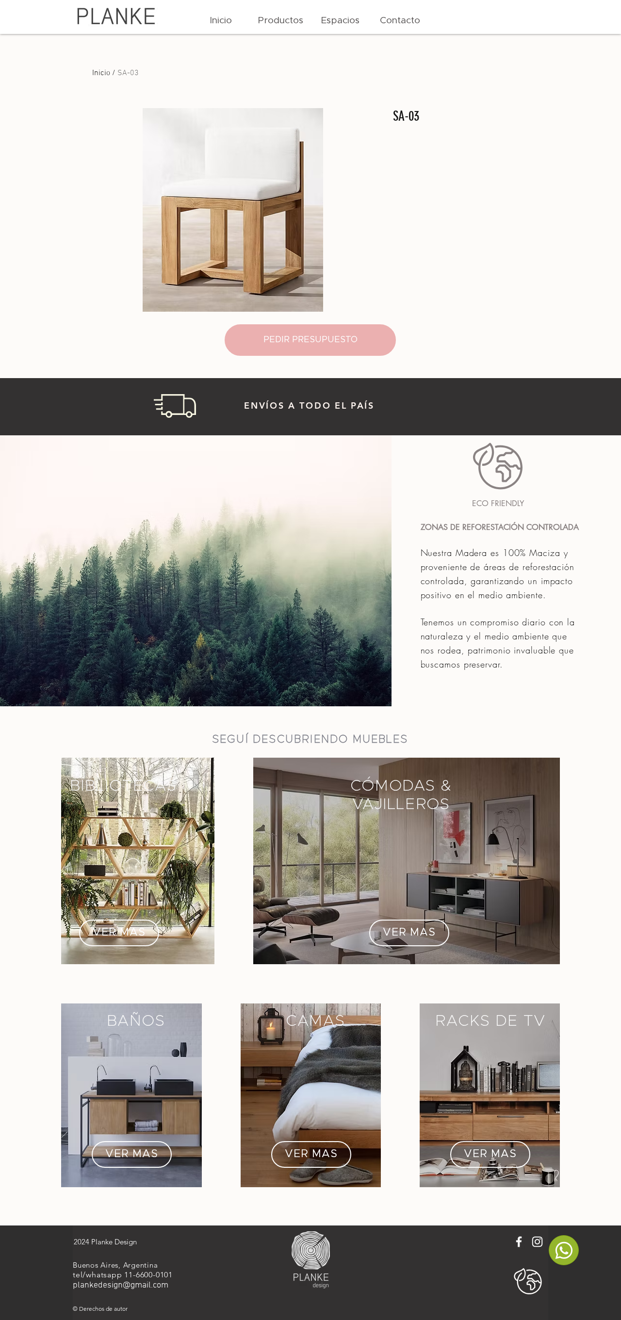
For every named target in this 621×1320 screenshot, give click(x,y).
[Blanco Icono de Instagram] (537, 1242)
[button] (280, 21)
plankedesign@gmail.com (120, 1285)
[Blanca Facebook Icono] (519, 1242)
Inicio (101, 73)
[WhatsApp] (564, 1250)
